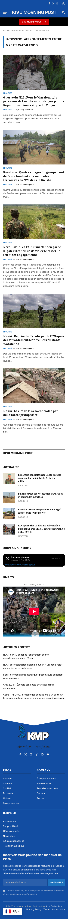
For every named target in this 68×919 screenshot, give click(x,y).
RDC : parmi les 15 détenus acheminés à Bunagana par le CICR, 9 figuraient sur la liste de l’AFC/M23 (41, 528)
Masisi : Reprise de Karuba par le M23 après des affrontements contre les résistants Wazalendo (33, 340)
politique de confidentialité (24, 894)
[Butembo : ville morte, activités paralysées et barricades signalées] (9, 497)
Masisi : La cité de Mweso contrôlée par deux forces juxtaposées (30, 413)
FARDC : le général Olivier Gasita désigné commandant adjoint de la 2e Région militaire (39, 478)
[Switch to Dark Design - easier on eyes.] (63, 3)
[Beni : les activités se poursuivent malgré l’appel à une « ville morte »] (9, 513)
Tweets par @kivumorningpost (19, 564)
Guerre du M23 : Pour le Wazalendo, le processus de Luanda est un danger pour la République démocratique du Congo (33, 101)
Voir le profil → (56, 558)
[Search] (63, 12)
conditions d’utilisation (54, 890)
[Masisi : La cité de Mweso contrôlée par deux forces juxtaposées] (34, 385)
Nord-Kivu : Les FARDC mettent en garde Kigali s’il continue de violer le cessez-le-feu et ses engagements (32, 251)
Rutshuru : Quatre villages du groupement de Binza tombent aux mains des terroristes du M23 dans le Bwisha (33, 176)
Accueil (6, 30)
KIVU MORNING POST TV (34, 22)
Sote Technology (54, 906)
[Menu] (5, 12)
